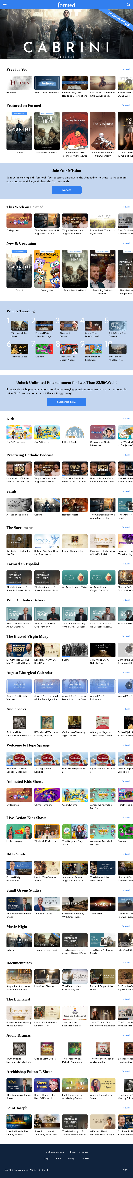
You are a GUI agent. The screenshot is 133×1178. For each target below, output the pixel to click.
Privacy (71, 1159)
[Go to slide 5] (68, 57)
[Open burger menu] (4, 4)
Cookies (85, 1159)
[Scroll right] (128, 82)
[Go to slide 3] (63, 57)
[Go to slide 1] (58, 57)
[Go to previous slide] (9, 33)
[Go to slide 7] (73, 57)
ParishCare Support (54, 1152)
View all (126, 69)
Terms (58, 1159)
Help (46, 1159)
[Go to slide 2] (60, 57)
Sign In (126, 1170)
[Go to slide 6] (71, 57)
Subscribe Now (66, 402)
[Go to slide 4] (65, 57)
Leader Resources (79, 1152)
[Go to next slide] (124, 33)
